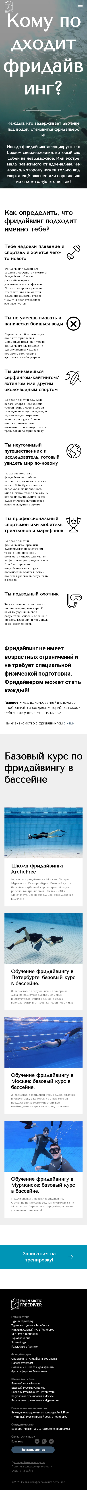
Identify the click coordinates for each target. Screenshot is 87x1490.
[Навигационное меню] (80, 6)
